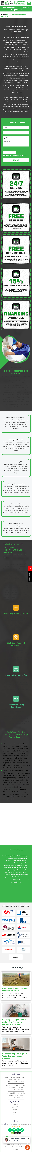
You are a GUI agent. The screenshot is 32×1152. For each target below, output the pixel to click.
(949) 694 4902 (19, 3)
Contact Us (16, 1112)
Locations (15, 1109)
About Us (15, 1107)
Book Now (30, 577)
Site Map (16, 1115)
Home (3, 14)
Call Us (30, 568)
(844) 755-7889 (16, 10)
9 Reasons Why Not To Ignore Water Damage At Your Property (14, 1056)
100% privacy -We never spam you (14, 155)
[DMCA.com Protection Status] (16, 1133)
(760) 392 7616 (19, 2)
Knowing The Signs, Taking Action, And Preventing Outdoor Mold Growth (14, 1022)
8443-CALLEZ (23, 8)
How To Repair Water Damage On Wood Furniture (15, 989)
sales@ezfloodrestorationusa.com (19, 1124)
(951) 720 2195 (20, 5)
